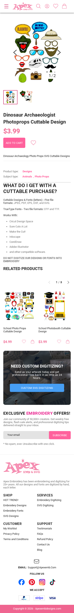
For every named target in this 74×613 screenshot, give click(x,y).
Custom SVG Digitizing (37, 387)
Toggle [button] (6, 6)
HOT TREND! (10, 500)
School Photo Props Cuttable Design (14, 330)
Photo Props (42, 176)
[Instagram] (42, 582)
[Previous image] (15, 52)
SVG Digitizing (45, 505)
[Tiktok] (52, 582)
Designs (27, 171)
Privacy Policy (11, 533)
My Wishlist (10, 528)
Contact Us (43, 544)
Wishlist (56, 6)
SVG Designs (11, 516)
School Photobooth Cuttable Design (54, 330)
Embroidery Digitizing (49, 500)
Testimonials (44, 528)
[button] (37, 52)
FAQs (40, 533)
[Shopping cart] (64, 6)
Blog (39, 549)
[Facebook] (21, 582)
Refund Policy (45, 539)
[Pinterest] (32, 582)
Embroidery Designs (15, 505)
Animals (27, 176)
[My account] (47, 6)
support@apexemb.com (42, 567)
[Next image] (59, 52)
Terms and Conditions (16, 539)
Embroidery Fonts (13, 510)
